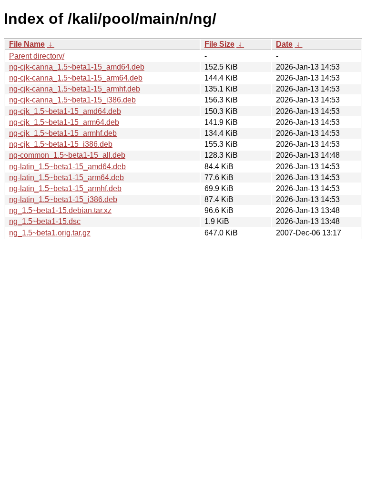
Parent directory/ (36, 56)
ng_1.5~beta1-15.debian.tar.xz (60, 210)
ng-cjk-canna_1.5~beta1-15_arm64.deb (75, 78)
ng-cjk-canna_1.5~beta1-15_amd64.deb (76, 67)
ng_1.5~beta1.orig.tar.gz (50, 233)
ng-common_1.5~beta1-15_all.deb (67, 155)
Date (284, 44)
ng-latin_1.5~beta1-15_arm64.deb (66, 177)
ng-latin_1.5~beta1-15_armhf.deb (65, 188)
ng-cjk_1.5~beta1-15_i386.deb (60, 144)
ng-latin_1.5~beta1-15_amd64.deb (67, 167)
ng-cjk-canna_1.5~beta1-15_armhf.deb (74, 89)
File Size (219, 44)
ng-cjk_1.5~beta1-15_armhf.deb (63, 133)
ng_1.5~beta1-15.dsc (45, 221)
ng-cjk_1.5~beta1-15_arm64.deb (64, 122)
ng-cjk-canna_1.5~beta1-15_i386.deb (72, 100)
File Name (27, 44)
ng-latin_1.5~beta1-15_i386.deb (63, 199)
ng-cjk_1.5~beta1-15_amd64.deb (65, 111)
